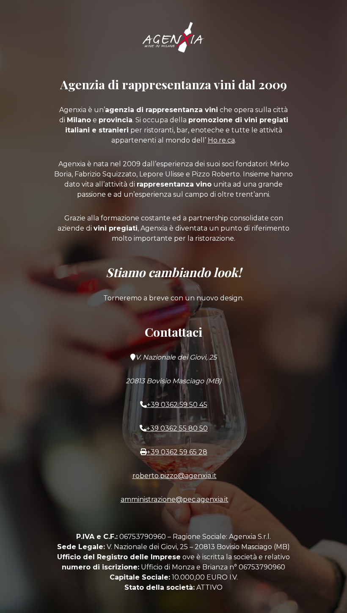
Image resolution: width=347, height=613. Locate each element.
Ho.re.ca (221, 140)
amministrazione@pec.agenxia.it (175, 499)
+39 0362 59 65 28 (177, 452)
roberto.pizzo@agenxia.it (174, 476)
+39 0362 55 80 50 (177, 428)
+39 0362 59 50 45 (177, 405)
